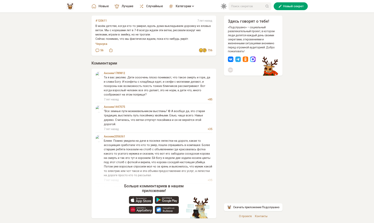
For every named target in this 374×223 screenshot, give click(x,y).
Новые (104, 6)
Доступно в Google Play (167, 200)
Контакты (261, 216)
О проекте (245, 216)
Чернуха (101, 44)
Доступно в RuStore (167, 210)
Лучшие (127, 6)
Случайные (154, 6)
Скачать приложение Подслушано (256, 207)
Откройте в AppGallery (141, 210)
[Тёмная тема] (224, 6)
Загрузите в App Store (141, 200)
